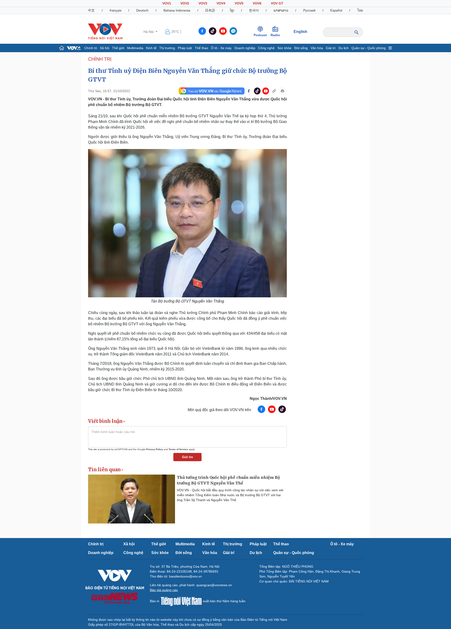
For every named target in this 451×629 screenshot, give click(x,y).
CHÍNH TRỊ (100, 59)
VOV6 (257, 3)
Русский (309, 10)
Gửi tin (187, 457)
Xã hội (104, 48)
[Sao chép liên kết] (274, 90)
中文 (91, 10)
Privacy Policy (154, 449)
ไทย (360, 10)
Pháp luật (185, 48)
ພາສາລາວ (281, 10)
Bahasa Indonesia (176, 10)
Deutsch (142, 10)
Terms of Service (178, 449)
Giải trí (331, 48)
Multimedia (135, 48)
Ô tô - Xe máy (221, 48)
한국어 (254, 10)
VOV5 (239, 3)
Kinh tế (151, 48)
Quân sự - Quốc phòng (368, 48)
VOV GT (277, 3)
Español (336, 10)
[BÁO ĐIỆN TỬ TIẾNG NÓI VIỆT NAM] (105, 31)
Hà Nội (149, 32)
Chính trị (90, 48)
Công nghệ (266, 48)
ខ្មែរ (232, 10)
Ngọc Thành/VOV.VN (268, 399)
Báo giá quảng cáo (164, 590)
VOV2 (184, 3)
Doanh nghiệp (244, 48)
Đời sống (301, 48)
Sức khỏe (284, 48)
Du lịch (343, 48)
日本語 (210, 10)
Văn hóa (317, 48)
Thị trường (167, 48)
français (115, 10)
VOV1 (166, 3)
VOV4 (221, 3)
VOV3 (202, 3)
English (300, 32)
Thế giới (118, 48)
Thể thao (201, 48)
